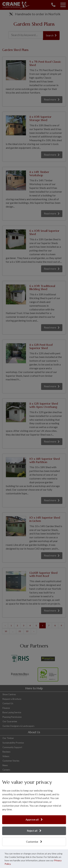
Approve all (32, 819)
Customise (32, 841)
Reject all (32, 830)
